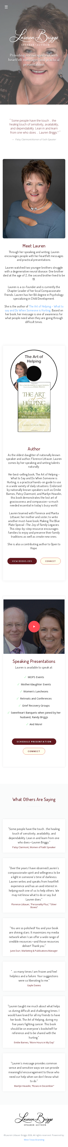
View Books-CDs (22, 561)
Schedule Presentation (34, 741)
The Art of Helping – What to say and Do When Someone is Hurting (34, 308)
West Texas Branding (34, 1139)
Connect (50, 561)
